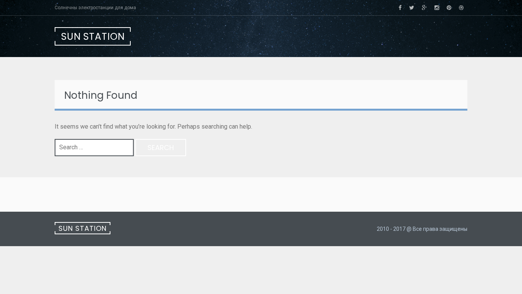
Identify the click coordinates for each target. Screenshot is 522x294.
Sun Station (93, 36)
